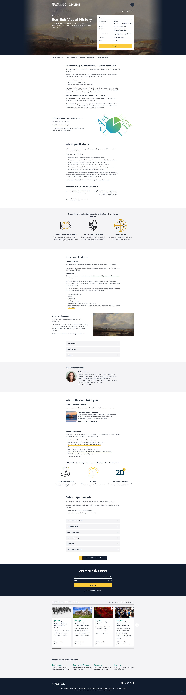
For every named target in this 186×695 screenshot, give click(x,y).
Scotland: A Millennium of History (78, 447)
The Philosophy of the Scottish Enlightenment (82, 454)
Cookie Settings (82, 688)
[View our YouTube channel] (122, 683)
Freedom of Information (115, 688)
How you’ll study (72, 57)
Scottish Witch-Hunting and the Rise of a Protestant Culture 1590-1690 (89, 451)
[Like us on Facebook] (130, 683)
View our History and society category (121, 602)
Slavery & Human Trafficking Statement (97, 688)
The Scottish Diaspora (74, 456)
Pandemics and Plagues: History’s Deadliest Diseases (84, 444)
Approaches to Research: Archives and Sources (82, 440)
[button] (132, 5)
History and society (66, 11)
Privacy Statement (64, 688)
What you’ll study (58, 57)
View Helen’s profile (84, 385)
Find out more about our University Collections (68, 334)
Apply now (115, 46)
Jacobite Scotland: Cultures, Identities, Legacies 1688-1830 (86, 442)
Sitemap (124, 688)
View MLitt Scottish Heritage (87, 421)
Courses (56, 11)
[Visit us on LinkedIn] (133, 683)
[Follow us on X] (125, 683)
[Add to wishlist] (70, 608)
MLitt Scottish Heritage (61, 125)
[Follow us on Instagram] (128, 683)
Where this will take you (87, 57)
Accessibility (73, 688)
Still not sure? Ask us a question (93, 558)
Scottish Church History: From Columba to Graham (83, 449)
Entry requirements (103, 57)
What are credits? (121, 26)
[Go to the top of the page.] (183, 691)
